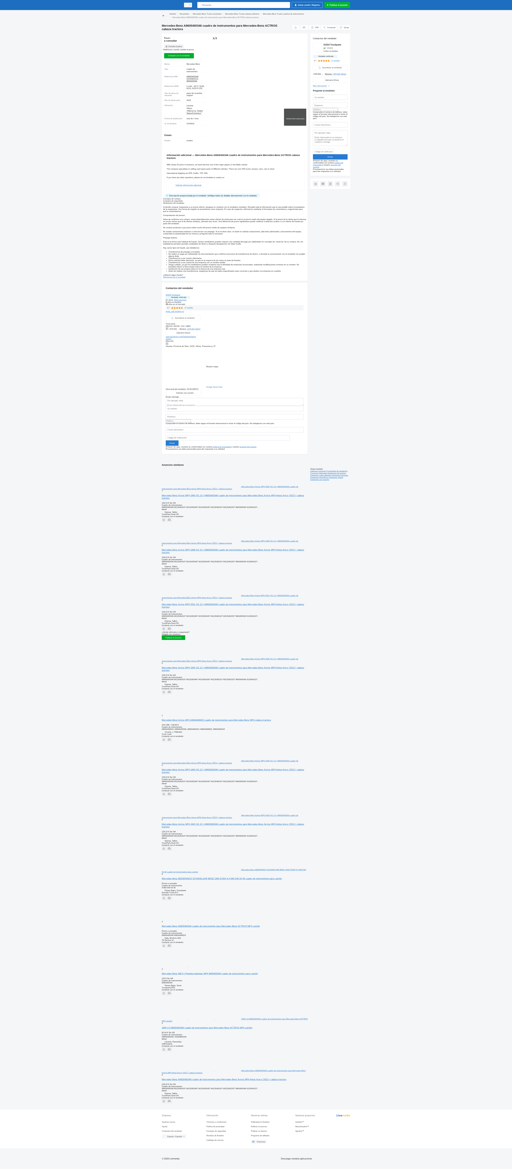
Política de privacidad (215, 1126)
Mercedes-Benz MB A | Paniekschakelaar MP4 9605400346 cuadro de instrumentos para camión (210, 973)
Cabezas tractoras (318, 471)
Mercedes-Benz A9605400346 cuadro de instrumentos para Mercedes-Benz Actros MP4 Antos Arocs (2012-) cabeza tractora (224, 1079)
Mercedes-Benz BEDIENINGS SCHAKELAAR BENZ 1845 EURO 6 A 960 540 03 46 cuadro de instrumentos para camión (222, 878)
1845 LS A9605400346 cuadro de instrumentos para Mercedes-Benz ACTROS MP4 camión (207, 1028)
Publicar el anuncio (173, 638)
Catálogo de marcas (214, 1140)
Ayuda (164, 1126)
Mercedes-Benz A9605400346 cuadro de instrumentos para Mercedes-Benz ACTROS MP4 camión (211, 926)
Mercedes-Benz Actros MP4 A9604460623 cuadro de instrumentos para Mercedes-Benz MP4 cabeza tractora (216, 720)
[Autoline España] (171, 5)
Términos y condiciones (216, 1122)
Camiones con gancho (319, 480)
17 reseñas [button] (188, 308)
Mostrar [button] (183, 329)
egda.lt (168, 339)
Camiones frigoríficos (319, 477)
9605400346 (192, 81)
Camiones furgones (340, 475)
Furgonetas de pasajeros (336, 471)
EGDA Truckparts (173, 295)
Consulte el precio (175, 46)
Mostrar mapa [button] (212, 366)
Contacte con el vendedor (179, 56)
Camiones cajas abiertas (321, 475)
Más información (320, 86)
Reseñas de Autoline (215, 1135)
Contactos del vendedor (172, 1131)
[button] (296, 27)
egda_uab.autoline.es (175, 311)
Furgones (314, 473)
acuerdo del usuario (248, 447)
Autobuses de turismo (337, 473)
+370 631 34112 (193, 329)
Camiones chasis (336, 477)
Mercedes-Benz (193, 64)
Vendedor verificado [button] (178, 297)
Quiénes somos (168, 1122)
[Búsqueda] (200, 5)
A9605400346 (192, 76)
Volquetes (323, 473)
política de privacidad (222, 447)
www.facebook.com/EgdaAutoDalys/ (181, 337)
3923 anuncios (180, 300)
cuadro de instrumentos (192, 70)
